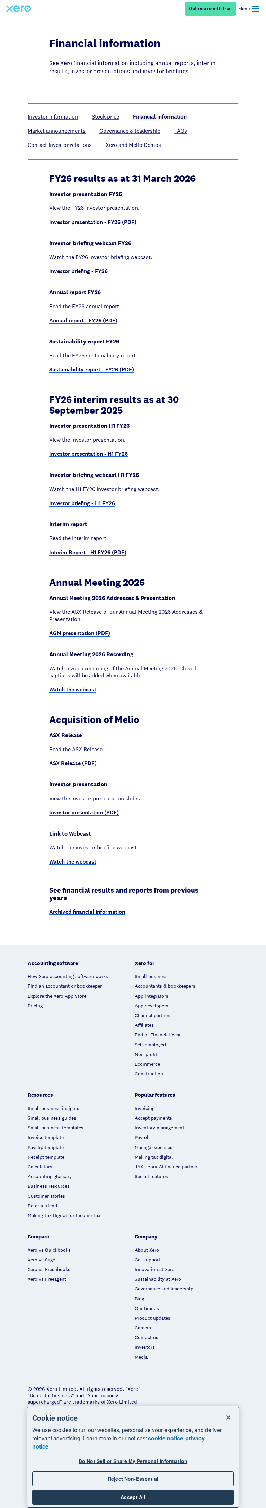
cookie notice (165, 1438)
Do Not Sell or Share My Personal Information (133, 1461)
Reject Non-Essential (133, 1478)
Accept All (133, 1496)
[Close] (228, 1417)
